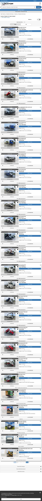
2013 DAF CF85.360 (22, 43)
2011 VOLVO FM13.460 (23, 358)
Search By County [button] (21, 471)
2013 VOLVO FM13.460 (23, 343)
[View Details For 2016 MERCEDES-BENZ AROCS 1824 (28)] (10, 453)
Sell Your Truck (21, 10)
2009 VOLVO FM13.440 (23, 327)
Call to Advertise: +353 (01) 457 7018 (21, 11)
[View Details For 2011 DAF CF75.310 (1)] (10, 32)
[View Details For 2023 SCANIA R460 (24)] (10, 394)
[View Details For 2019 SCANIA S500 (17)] (10, 285)
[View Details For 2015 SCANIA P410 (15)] (10, 252)
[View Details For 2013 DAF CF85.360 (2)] (10, 47)
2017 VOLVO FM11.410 (23, 405)
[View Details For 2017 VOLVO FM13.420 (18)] (10, 301)
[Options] (40, 27)
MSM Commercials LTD (22, 40)
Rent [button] (15, 24)
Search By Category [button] (21, 466)
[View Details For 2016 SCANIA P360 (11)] (10, 190)
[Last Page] (29, 462)
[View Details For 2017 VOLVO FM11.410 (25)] (10, 410)
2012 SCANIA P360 (22, 216)
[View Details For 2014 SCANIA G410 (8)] (10, 143)
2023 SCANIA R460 (22, 390)
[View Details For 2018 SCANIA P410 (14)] (10, 237)
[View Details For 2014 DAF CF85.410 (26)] (10, 426)
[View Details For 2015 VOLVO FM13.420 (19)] (10, 316)
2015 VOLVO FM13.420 (23, 311)
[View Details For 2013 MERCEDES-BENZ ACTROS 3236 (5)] (10, 94)
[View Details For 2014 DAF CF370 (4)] (10, 79)
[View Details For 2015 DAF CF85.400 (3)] (10, 63)
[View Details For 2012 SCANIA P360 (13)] (10, 221)
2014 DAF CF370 (22, 74)
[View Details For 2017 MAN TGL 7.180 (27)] (10, 439)
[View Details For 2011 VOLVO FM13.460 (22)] (10, 363)
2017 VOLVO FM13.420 (23, 296)
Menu (40, 4)
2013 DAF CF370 (22, 374)
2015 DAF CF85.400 (22, 58)
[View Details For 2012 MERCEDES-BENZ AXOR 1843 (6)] (10, 111)
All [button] (26, 24)
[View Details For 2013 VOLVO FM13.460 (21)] (10, 347)
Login (2, 0)
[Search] (2, 7)
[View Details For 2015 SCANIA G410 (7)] (10, 127)
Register (35, 0)
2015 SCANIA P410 (22, 247)
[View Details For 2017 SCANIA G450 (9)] (10, 158)
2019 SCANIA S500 (22, 280)
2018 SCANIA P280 (22, 169)
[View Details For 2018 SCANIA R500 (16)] (10, 269)
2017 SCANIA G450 (22, 154)
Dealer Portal (5, 0)
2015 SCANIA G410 (22, 122)
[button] (30, 19)
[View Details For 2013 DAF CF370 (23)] (10, 379)
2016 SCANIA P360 (22, 185)
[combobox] (22, 7)
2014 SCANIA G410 (22, 138)
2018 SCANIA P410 (22, 232)
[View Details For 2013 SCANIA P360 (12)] (10, 205)
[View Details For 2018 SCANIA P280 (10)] (10, 174)
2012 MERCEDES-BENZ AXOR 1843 (25, 107)
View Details (30, 46)
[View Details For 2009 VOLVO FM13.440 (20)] (10, 332)
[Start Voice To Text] (35, 7)
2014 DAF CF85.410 (22, 421)
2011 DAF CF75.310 (22, 27)
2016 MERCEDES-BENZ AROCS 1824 (25, 448)
